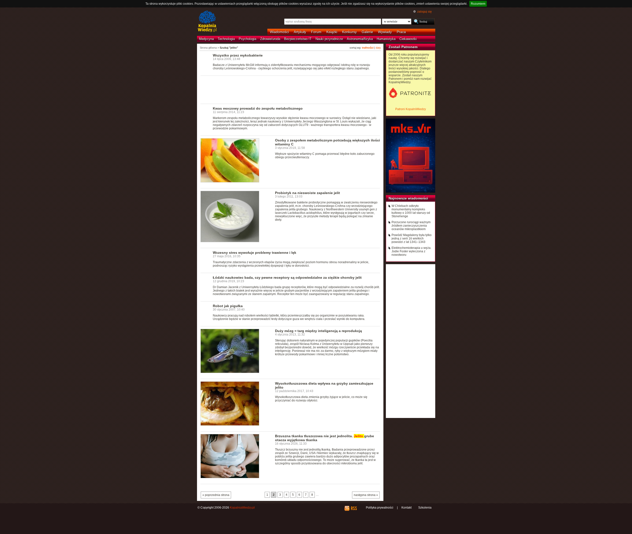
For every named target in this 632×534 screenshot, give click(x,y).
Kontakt (406, 507)
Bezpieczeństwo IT (298, 39)
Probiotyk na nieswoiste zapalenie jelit (307, 193)
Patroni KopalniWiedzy (410, 109)
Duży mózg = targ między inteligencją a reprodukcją (318, 331)
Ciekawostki (408, 39)
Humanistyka (386, 39)
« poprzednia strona (215, 495)
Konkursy (349, 32)
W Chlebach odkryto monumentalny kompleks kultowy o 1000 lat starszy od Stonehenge (411, 211)
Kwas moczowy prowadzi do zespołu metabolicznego (258, 108)
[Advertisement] (290, 89)
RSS (353, 508)
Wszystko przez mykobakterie (238, 55)
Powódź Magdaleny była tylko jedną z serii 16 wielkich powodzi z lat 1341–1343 (412, 238)
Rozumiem (478, 3)
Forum (316, 32)
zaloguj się (424, 11)
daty (378, 47)
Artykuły (300, 32)
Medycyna (206, 39)
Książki (331, 32)
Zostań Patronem (403, 47)
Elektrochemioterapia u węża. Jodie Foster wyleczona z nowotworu (411, 251)
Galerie (367, 32)
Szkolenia (425, 507)
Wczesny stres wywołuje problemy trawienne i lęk (254, 253)
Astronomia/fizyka (360, 39)
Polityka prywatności (379, 507)
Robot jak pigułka (228, 306)
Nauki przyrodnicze (329, 39)
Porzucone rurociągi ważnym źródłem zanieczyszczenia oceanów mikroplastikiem (411, 225)
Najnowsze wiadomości (408, 198)
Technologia (226, 39)
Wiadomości (279, 32)
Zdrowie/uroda (270, 39)
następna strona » (366, 495)
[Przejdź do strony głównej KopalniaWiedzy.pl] (207, 22)
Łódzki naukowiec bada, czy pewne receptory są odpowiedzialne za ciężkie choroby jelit (287, 277)
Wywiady (385, 32)
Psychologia (247, 39)
